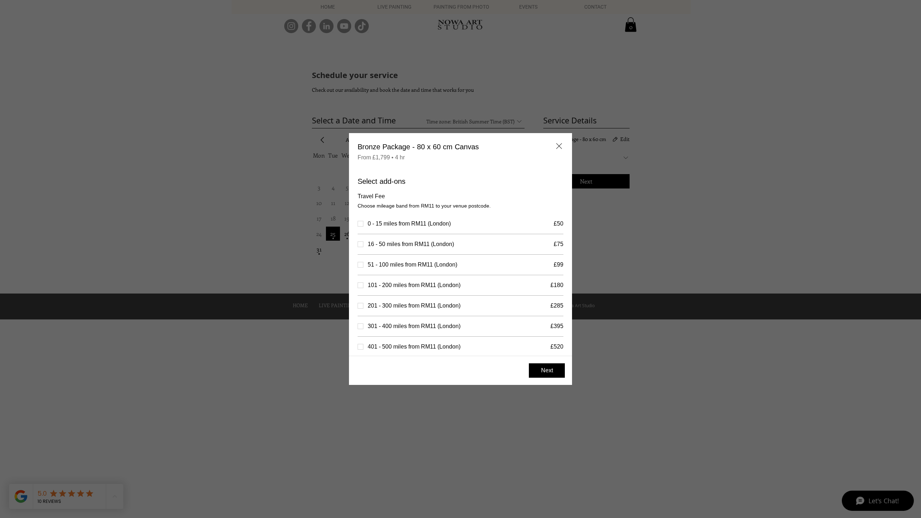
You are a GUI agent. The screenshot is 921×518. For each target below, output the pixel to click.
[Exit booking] (559, 146)
